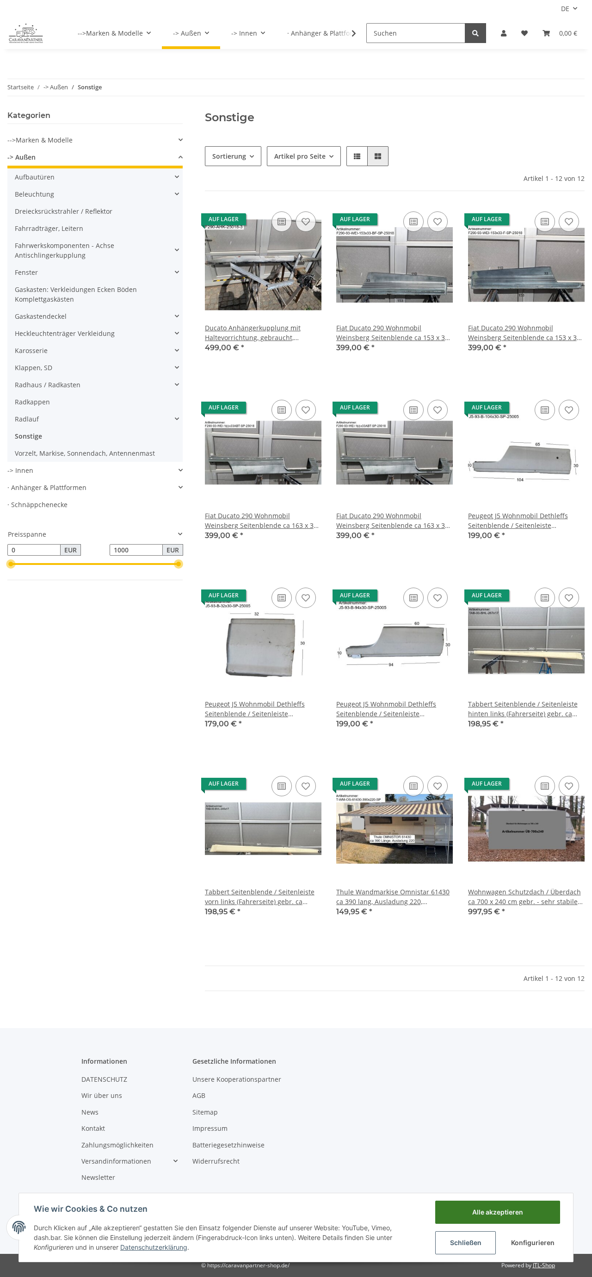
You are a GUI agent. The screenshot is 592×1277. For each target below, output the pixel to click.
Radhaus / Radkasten (47, 384)
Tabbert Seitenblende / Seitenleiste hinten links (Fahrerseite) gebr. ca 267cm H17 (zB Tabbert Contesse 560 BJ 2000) (525, 709)
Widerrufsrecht (216, 1161)
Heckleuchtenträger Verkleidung (65, 333)
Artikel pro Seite (300, 156)
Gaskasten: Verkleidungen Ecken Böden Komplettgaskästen (76, 294)
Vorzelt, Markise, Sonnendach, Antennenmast (85, 453)
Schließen (465, 1242)
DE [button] (565, 8)
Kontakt (93, 1128)
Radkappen (32, 401)
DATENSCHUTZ (104, 1079)
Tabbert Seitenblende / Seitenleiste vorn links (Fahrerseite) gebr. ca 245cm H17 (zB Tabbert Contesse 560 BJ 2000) (262, 896)
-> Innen (20, 470)
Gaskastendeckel (41, 316)
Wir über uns (101, 1095)
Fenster (26, 272)
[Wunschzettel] (524, 33)
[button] (503, 33)
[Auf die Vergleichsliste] (281, 221)
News (90, 1112)
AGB (198, 1095)
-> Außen (21, 157)
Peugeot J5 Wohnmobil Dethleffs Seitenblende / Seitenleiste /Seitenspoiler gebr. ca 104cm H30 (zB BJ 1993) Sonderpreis (521, 520)
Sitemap (205, 1112)
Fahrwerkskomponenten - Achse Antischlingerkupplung (64, 250)
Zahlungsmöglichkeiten (117, 1145)
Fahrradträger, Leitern (49, 228)
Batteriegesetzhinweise (228, 1145)
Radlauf (27, 419)
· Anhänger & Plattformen (46, 487)
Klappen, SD (33, 367)
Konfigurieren (533, 1242)
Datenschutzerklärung (153, 1247)
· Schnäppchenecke (37, 504)
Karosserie (31, 350)
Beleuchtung (34, 194)
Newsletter (98, 1177)
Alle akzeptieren (497, 1212)
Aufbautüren (35, 177)
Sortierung (229, 156)
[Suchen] (475, 33)
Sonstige (28, 436)
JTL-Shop (544, 1265)
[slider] (11, 564)
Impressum (210, 1128)
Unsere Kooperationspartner (236, 1079)
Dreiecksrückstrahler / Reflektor (63, 211)
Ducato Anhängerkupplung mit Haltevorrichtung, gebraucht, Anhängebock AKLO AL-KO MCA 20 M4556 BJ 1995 (258, 332)
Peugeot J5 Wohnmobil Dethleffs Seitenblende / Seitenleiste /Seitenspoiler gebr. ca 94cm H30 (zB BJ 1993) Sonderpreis (393, 709)
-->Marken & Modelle (40, 140)
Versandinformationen (116, 1161)
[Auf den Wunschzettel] (306, 221)
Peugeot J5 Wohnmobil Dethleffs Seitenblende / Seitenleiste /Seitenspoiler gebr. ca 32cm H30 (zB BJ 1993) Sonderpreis (261, 709)
